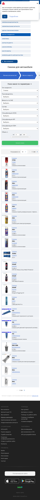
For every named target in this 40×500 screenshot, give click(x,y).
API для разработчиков (28, 434)
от (13, 134)
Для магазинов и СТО (28, 432)
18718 (13, 301)
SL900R (14, 243)
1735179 (14, 255)
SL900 (14, 231)
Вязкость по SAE (7, 100)
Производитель (7, 94)
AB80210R (15, 197)
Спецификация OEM (9, 125)
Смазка (14, 158)
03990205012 (16, 312)
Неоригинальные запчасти (9, 422)
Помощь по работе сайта (29, 414)
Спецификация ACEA (9, 113)
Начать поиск (20, 143)
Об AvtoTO (4, 429)
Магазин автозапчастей (9, 75)
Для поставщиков (26, 429)
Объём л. (5, 132)
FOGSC (14, 289)
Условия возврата (26, 421)
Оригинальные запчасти (8, 420)
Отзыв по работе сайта (8, 441)
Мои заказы (4, 455)
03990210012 (16, 324)
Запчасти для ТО (6, 412)
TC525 (14, 162)
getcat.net (35, 395)
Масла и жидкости (28, 75)
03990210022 (16, 335)
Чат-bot (3, 461)
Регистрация (5, 453)
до (21, 134)
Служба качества (6, 434)
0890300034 (16, 372)
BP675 (14, 220)
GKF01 (14, 383)
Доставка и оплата (27, 412)
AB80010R (15, 173)
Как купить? (25, 409)
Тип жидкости (7, 87)
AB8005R (15, 185)
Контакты (4, 444)
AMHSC (14, 266)
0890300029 (16, 359)
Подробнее (13, 16)
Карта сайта (20, 492)
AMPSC (14, 278)
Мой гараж (4, 458)
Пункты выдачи (6, 432)
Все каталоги (5, 409)
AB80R (14, 208)
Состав (4, 106)
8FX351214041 (16, 347)
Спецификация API (8, 119)
